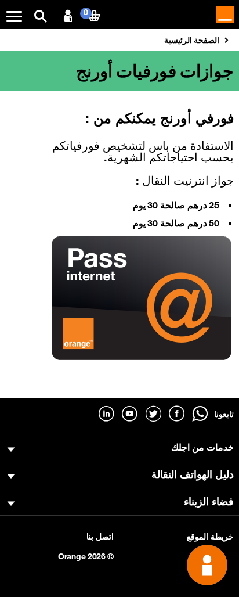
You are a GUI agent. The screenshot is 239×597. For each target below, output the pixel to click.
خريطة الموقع (210, 536)
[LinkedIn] (106, 414)
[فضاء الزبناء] (67, 16)
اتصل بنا (100, 536)
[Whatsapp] (200, 414)
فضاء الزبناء (209, 501)
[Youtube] (129, 414)
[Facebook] (176, 414)
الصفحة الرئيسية (192, 40)
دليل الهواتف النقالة (192, 474)
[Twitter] (153, 414)
